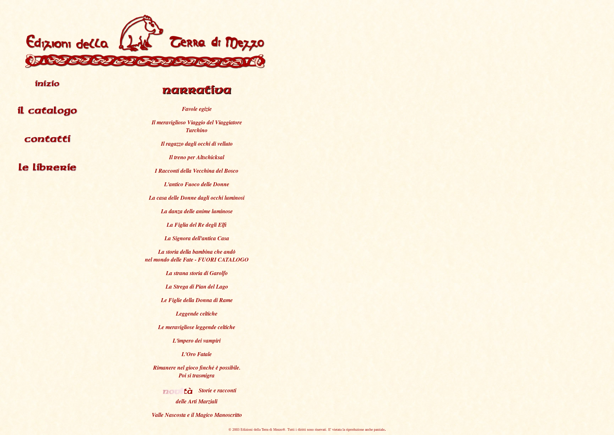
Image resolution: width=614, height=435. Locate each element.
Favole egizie (197, 109)
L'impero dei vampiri (197, 340)
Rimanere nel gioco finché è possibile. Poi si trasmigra (197, 371)
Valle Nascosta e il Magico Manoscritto (197, 415)
